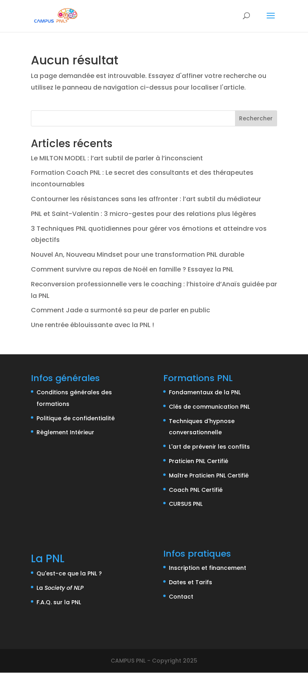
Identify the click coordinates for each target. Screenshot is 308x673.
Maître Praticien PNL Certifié (209, 475)
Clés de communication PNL (209, 407)
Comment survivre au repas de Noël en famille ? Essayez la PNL (132, 269)
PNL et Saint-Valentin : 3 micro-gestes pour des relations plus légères (143, 213)
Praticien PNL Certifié (198, 461)
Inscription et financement (207, 568)
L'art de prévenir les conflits (209, 447)
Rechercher (256, 118)
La (59, 588)
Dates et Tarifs (190, 582)
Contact (181, 597)
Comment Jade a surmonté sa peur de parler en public (120, 310)
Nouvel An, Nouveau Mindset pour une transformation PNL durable (137, 254)
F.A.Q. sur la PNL (58, 602)
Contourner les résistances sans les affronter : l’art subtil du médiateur (146, 199)
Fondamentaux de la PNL (205, 392)
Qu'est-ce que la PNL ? (69, 573)
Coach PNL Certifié (196, 490)
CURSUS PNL (186, 504)
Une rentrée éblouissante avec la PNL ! (92, 325)
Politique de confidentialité (75, 418)
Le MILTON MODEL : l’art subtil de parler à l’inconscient (117, 158)
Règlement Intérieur (65, 432)
